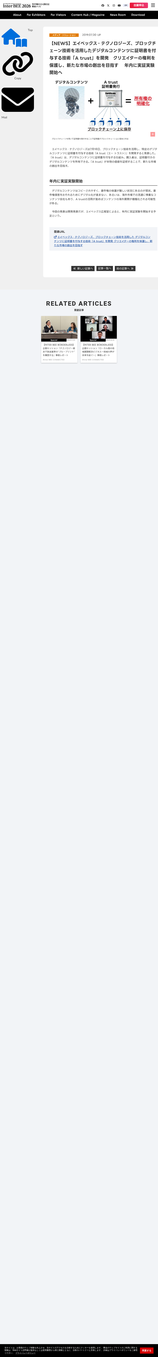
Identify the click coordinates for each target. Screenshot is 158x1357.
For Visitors (58, 15)
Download (138, 15)
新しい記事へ (84, 268)
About (17, 15)
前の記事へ (123, 268)
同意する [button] (146, 1350)
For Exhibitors (36, 15)
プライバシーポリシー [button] (25, 1353)
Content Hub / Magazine (87, 15)
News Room (118, 15)
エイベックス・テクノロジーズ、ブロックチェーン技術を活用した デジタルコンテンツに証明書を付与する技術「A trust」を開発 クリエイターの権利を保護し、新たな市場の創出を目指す (103, 241)
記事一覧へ (104, 268)
